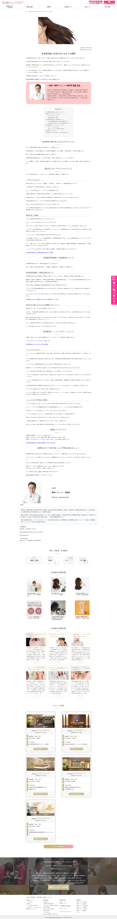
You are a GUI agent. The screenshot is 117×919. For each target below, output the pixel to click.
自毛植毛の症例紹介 (65, 906)
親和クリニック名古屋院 (82, 908)
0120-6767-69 (43, 818)
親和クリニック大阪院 (81, 907)
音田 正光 (76, 85)
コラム (78, 912)
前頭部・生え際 (34, 560)
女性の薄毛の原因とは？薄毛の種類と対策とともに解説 (39, 252)
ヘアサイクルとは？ (53, 115)
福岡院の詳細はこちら (40, 838)
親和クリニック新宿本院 (82, 902)
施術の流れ (63, 900)
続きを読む (36, 662)
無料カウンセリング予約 (58, 887)
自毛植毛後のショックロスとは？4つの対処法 (37, 344)
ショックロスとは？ (53, 127)
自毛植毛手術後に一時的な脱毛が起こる (58, 121)
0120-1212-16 (43, 773)
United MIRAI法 (46, 907)
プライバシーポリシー (66, 911)
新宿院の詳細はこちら (40, 749)
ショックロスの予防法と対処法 (56, 128)
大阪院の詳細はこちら (40, 794)
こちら (55, 439)
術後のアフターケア (51, 130)
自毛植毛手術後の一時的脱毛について (55, 119)
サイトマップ (63, 908)
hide (61, 109)
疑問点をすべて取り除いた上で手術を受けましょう (58, 132)
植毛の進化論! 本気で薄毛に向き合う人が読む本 (31, 532)
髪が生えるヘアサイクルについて (54, 114)
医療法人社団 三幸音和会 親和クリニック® (57, 917)
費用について (63, 903)
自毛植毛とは (46, 902)
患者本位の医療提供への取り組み (50, 914)
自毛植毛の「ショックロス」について (55, 125)
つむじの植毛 (46, 912)
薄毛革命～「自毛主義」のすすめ (28, 528)
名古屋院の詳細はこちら (76, 794)
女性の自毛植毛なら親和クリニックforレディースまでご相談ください (43, 79)
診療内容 (45, 900)
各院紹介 (29, 903)
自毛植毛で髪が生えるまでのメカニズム (55, 112)
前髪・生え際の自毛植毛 (48, 908)
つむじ (66, 560)
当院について (30, 900)
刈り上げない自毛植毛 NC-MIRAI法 (50, 905)
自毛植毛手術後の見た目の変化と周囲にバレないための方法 (40, 442)
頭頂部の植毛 (46, 910)
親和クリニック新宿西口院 (82, 905)
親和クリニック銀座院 (81, 903)
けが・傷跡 (83, 560)
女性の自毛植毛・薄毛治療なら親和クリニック (39, 897)
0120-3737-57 (79, 773)
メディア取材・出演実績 (32, 905)
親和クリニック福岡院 (81, 910)
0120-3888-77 (79, 730)
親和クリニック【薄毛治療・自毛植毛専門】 (30, 540)
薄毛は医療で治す (24, 535)
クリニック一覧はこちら (58, 846)
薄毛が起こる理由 (53, 117)
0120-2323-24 (43, 730)
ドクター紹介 (30, 902)
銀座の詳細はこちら (76, 749)
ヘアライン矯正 (37, 471)
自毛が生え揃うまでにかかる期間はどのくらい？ (60, 123)
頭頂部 (50, 560)
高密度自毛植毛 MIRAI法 (48, 903)
